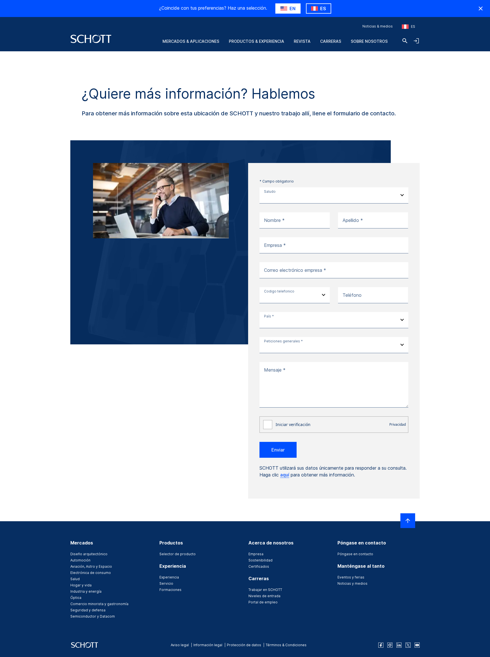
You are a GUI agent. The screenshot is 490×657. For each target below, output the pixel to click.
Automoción (80, 560)
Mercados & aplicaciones (190, 41)
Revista (302, 41)
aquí (284, 475)
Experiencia (169, 577)
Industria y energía (86, 591)
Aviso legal (180, 645)
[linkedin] (399, 645)
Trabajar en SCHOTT (265, 590)
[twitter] (408, 645)
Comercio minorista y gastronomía (99, 604)
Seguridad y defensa (87, 610)
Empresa (255, 554)
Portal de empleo (263, 602)
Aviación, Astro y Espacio (91, 566)
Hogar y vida (81, 585)
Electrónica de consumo (90, 573)
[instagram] (389, 645)
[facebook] (380, 645)
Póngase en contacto (355, 554)
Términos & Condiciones (286, 645)
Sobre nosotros (369, 41)
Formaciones (170, 590)
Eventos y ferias (350, 577)
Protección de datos (244, 645)
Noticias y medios (352, 583)
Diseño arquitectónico (88, 554)
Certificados (258, 566)
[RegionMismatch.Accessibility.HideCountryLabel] (480, 8)
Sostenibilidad (260, 560)
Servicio (166, 583)
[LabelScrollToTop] (407, 520)
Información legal (207, 645)
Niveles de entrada (264, 596)
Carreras (330, 41)
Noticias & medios (377, 26)
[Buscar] (405, 40)
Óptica (75, 597)
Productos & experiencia (256, 41)
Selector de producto (177, 554)
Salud (75, 579)
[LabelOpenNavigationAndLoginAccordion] (416, 40)
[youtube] (417, 645)
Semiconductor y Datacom (92, 616)
